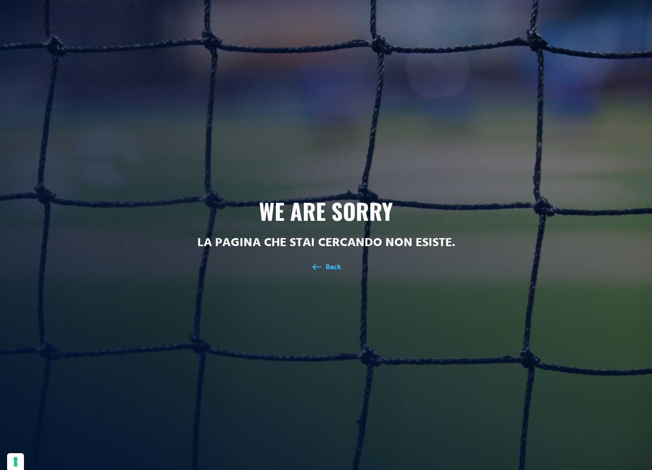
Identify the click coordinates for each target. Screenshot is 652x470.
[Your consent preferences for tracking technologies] (15, 461)
